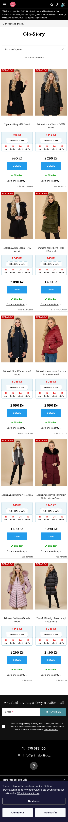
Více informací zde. (28, 793)
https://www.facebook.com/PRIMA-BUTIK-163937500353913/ (34, 766)
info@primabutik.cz (37, 755)
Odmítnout (17, 812)
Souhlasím (50, 812)
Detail (17, 165)
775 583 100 (37, 748)
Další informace (51, 729)
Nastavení (34, 801)
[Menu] (4, 4)
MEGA (17, 140)
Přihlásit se (53, 711)
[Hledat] (52, 4)
